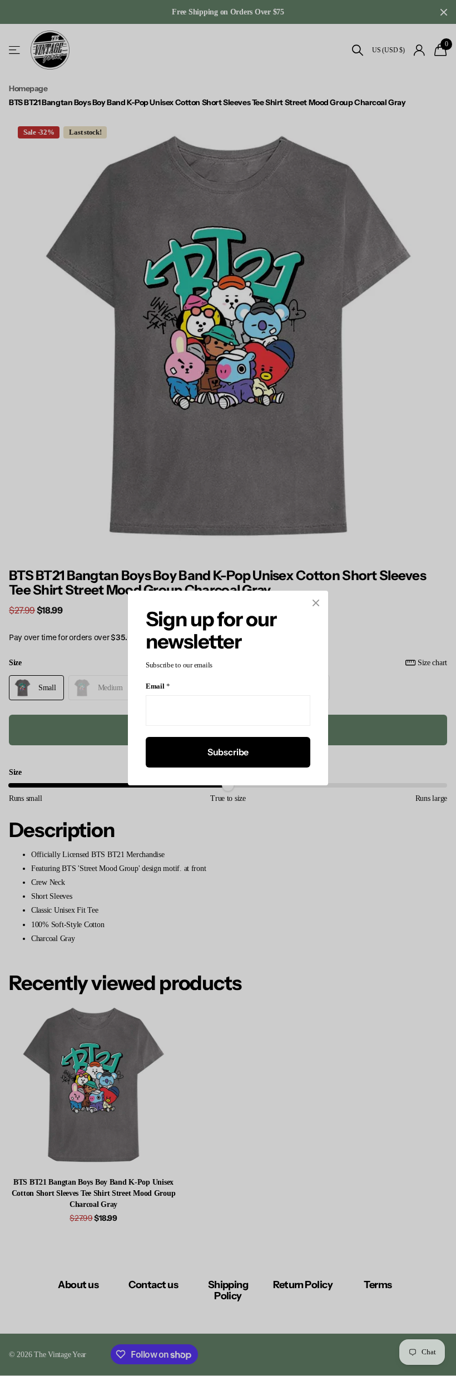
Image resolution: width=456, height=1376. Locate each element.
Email (158, 686)
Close (316, 603)
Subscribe (228, 752)
